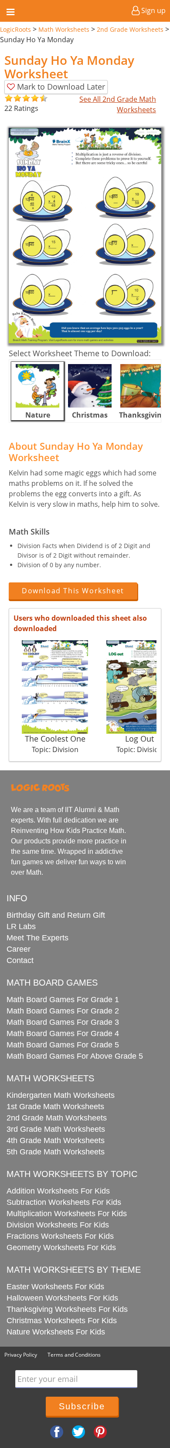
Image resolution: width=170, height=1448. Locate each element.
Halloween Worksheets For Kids (62, 1298)
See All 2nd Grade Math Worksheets (117, 104)
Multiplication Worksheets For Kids (67, 1213)
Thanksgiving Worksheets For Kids (67, 1309)
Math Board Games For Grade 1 (63, 999)
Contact (20, 960)
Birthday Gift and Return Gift (56, 915)
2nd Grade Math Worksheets (57, 1118)
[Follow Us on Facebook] (56, 1431)
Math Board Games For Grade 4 (63, 1033)
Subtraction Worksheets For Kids (64, 1202)
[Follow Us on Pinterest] (100, 1431)
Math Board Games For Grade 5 (63, 1044)
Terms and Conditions (74, 1354)
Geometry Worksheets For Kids (61, 1247)
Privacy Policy (20, 1354)
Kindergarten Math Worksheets (61, 1095)
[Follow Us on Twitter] (78, 1431)
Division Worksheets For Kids (58, 1225)
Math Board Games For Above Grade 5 (75, 1056)
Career (19, 949)
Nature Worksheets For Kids (56, 1332)
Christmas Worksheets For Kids (62, 1320)
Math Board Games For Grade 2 (63, 1011)
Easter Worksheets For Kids (55, 1286)
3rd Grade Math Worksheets (56, 1129)
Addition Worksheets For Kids (58, 1191)
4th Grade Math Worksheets (56, 1140)
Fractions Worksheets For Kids (60, 1236)
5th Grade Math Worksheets (56, 1151)
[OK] (8, 98)
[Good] (13, 98)
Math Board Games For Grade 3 (63, 1022)
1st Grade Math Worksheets (55, 1106)
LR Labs (21, 926)
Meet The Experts (37, 937)
